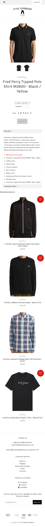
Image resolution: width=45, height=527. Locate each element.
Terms (22, 468)
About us (22, 461)
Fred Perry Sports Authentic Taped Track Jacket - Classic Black (22, 245)
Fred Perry (22, 77)
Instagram (23, 487)
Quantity (18, 106)
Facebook (23, 482)
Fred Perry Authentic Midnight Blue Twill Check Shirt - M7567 (22, 360)
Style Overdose (28, 522)
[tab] (22, 131)
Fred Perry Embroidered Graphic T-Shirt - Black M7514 (22, 418)
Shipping (22, 463)
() (37, 2)
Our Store (22, 471)
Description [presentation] (8, 131)
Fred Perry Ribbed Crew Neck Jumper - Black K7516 (22, 302)
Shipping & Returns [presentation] (10, 186)
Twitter (23, 485)
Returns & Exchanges (22, 466)
